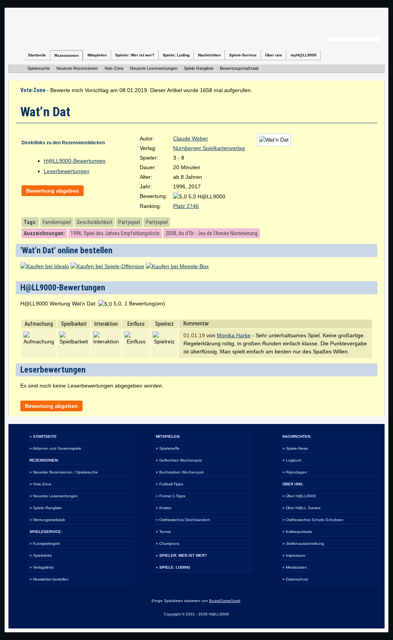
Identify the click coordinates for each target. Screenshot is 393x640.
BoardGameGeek (224, 601)
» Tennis (163, 531)
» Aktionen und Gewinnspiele (55, 448)
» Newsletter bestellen (49, 579)
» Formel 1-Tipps (170, 496)
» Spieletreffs (167, 448)
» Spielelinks (41, 555)
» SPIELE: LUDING (173, 567)
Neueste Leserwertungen (153, 68)
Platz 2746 (186, 206)
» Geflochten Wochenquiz (179, 460)
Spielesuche (38, 68)
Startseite (37, 55)
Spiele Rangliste (198, 68)
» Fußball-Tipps (169, 484)
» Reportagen (294, 472)
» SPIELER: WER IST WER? (181, 555)
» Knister (164, 508)
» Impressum (293, 555)
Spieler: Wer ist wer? (134, 55)
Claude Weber (190, 138)
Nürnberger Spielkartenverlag (209, 148)
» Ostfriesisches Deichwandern (183, 520)
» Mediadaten (294, 567)
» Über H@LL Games (301, 508)
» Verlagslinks (42, 567)
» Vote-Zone (40, 484)
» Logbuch (292, 460)
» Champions (167, 543)
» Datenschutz (295, 579)
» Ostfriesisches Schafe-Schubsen (312, 520)
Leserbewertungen (66, 171)
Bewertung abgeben (52, 191)
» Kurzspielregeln (45, 543)
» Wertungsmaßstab (47, 520)
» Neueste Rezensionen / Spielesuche (64, 472)
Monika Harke (234, 335)
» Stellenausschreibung (303, 543)
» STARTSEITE (43, 436)
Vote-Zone (114, 68)
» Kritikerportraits (297, 531)
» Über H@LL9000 (299, 496)
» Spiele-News (295, 448)
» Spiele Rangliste (46, 508)
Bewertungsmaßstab (239, 68)
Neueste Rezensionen (77, 68)
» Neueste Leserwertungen (54, 496)
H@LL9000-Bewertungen (75, 161)
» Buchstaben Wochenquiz (180, 472)
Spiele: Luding (176, 55)
